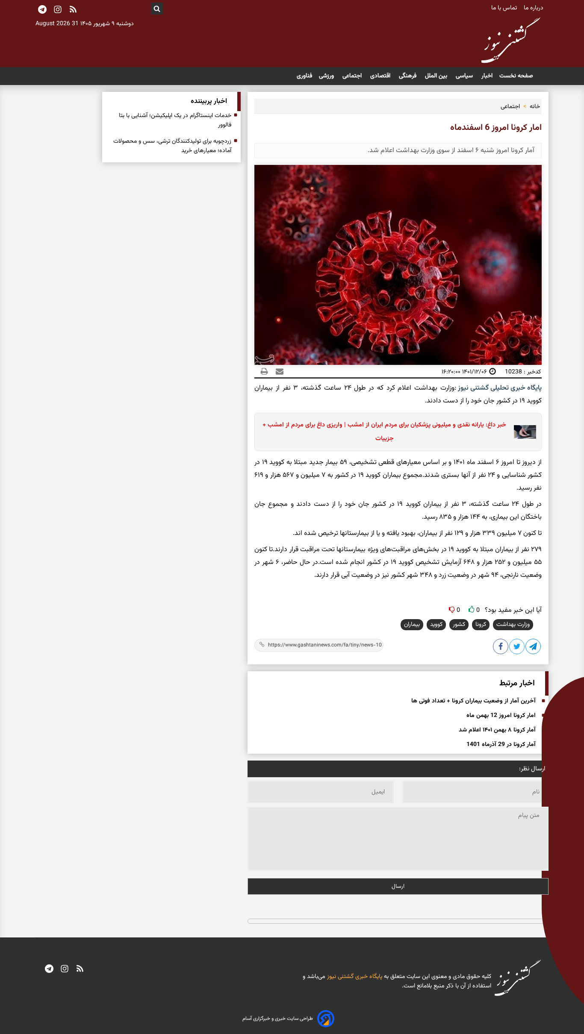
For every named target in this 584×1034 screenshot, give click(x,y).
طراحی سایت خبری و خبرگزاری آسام (277, 1018)
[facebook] (501, 648)
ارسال (398, 886)
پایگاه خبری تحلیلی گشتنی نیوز (499, 388)
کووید (436, 624)
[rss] (73, 10)
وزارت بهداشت (513, 624)
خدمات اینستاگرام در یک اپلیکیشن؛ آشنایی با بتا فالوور (175, 120)
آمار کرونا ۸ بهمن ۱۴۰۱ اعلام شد (497, 730)
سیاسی (465, 76)
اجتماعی (352, 76)
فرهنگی (408, 76)
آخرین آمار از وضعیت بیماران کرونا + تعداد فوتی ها (473, 701)
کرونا (480, 624)
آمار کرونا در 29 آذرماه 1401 (501, 744)
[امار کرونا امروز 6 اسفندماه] (533, 648)
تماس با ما (505, 8)
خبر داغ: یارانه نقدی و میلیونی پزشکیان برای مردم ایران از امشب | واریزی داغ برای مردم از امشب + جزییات (384, 432)
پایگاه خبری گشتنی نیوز (353, 976)
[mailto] (277, 371)
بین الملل (437, 76)
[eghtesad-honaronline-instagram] (64, 969)
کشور (459, 624)
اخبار (487, 76)
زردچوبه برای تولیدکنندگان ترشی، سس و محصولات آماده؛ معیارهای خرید (172, 146)
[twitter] (517, 648)
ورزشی (327, 76)
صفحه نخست (516, 76)
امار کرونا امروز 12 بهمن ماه (501, 715)
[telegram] (49, 969)
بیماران (412, 624)
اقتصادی (381, 76)
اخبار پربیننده (209, 101)
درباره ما (534, 8)
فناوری (304, 76)
